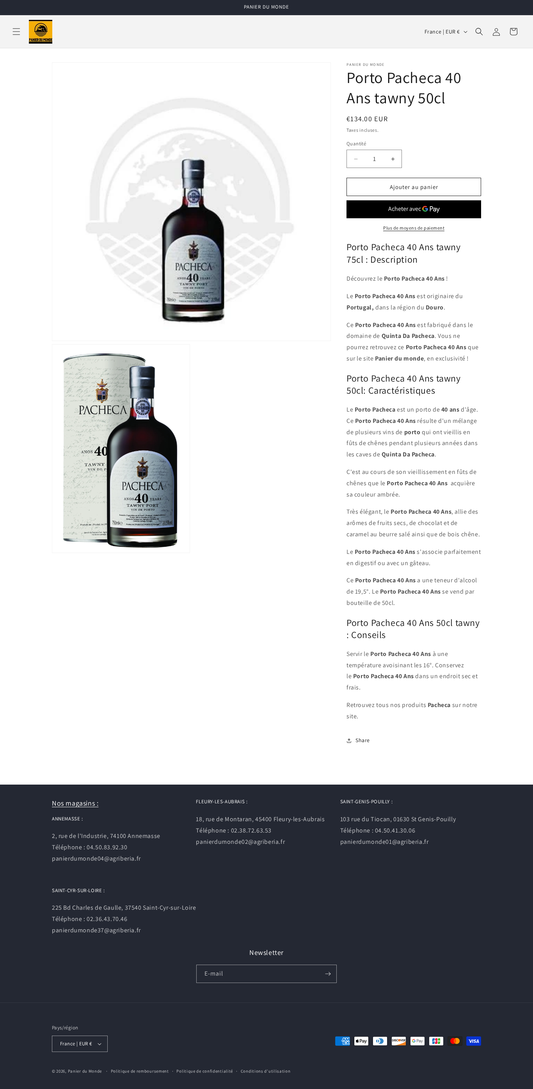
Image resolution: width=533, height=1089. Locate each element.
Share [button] (362, 740)
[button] (16, 31)
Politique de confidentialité (204, 1071)
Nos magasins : (75, 803)
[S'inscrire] (327, 974)
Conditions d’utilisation (266, 1071)
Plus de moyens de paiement (413, 228)
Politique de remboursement (140, 1071)
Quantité (356, 143)
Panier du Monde (85, 1071)
